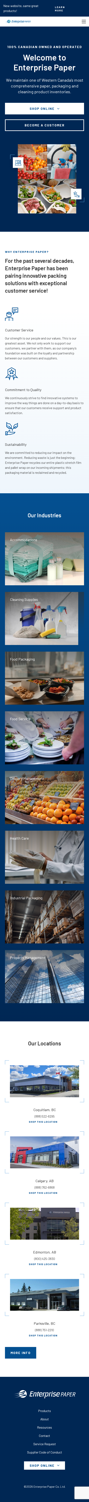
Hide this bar (84, 8)
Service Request (44, 1444)
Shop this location (43, 1121)
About (44, 1419)
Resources (44, 1427)
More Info (21, 1353)
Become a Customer (45, 125)
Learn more (60, 9)
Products (44, 1411)
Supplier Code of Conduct (44, 1452)
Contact (44, 1436)
